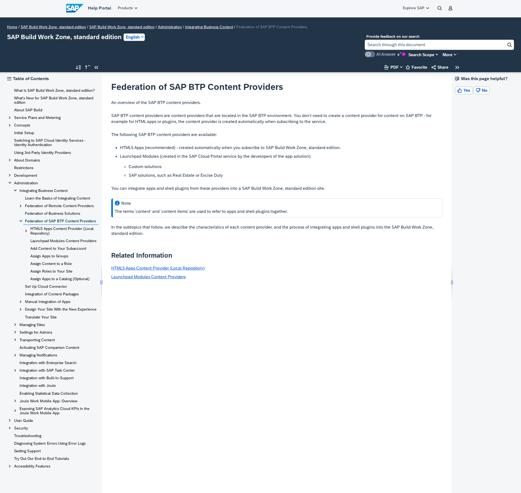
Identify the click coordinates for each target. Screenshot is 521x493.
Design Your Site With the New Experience (61, 309)
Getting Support (27, 451)
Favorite (416, 67)
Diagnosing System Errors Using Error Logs (49, 443)
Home (12, 27)
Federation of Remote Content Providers (59, 206)
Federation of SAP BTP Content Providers (60, 221)
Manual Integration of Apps (47, 301)
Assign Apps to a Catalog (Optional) (60, 279)
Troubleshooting (27, 436)
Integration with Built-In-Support (47, 378)
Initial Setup (24, 133)
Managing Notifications (38, 355)
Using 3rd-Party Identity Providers (42, 152)
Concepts (22, 125)
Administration (170, 27)
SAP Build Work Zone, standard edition (53, 27)
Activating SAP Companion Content (49, 347)
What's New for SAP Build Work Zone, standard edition (53, 100)
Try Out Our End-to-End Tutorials (41, 458)
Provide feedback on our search (393, 36)
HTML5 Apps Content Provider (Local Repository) (62, 230)
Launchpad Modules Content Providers (63, 241)
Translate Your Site (41, 317)
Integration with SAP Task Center (47, 370)
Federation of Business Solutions (52, 213)
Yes (464, 90)
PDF (392, 67)
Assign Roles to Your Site (51, 271)
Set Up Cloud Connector (46, 286)
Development (25, 175)
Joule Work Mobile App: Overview (48, 401)
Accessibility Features (32, 466)
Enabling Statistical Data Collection (49, 393)
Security (21, 428)
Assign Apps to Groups (49, 256)
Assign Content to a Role (51, 263)
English (133, 37)
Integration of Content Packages (52, 294)
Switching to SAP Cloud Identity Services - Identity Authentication (50, 142)
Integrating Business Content (209, 27)
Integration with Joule (38, 385)
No (481, 90)
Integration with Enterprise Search (48, 363)
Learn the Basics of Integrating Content (57, 198)
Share (439, 67)
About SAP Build (28, 110)
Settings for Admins (36, 332)
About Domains (27, 160)
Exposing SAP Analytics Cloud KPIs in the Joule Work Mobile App (55, 410)
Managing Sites (32, 325)
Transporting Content (37, 340)
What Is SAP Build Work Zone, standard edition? (54, 90)
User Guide (23, 420)
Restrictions (23, 168)
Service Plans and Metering (37, 117)
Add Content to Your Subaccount (58, 248)
